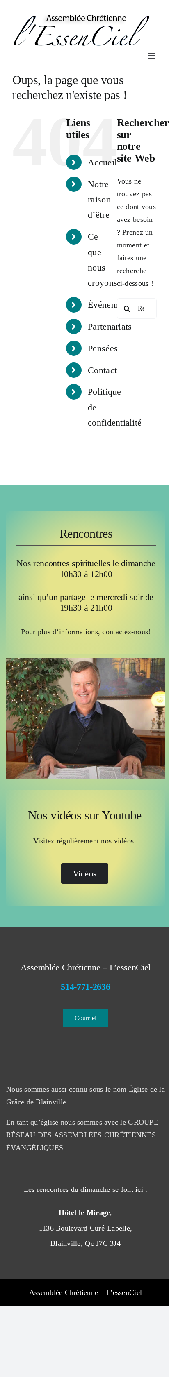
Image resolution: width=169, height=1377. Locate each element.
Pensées (103, 348)
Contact (102, 370)
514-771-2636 (85, 987)
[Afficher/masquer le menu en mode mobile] (152, 56)
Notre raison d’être (99, 199)
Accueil (102, 162)
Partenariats (110, 326)
